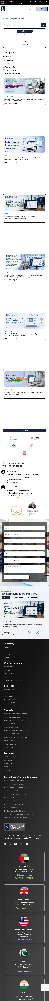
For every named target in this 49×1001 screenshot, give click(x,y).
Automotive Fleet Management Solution (18, 814)
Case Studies (24, 34)
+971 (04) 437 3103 (25, 878)
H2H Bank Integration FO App (14, 811)
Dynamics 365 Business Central (15, 714)
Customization (9, 673)
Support (7, 677)
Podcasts (7, 770)
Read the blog (9, 104)
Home (5, 19)
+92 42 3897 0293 (24, 971)
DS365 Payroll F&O (10, 798)
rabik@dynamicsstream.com (18, 477)
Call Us (41, 9)
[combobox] (6, 534)
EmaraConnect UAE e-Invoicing (15, 818)
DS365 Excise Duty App (12, 791)
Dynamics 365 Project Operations (16, 737)
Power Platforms (10, 744)
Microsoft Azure (9, 741)
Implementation (9, 667)
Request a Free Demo (17, 577)
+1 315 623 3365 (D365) (17, 482)
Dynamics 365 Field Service (14, 734)
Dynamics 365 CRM (11, 727)
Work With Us (8, 654)
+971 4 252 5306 (14, 498)
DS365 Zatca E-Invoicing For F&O (16, 794)
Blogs (24, 31)
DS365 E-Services (10, 808)
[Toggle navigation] (30, 9)
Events (24, 41)
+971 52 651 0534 (14, 480)
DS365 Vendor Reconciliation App (16, 787)
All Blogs (7, 633)
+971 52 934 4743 (14, 495)
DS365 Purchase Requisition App (16, 781)
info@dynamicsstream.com (24, 3)
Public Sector (10, 67)
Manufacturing (11, 60)
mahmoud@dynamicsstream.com (20, 493)
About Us (7, 647)
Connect (7, 657)
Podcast (24, 45)
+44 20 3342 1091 (25, 908)
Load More (24, 430)
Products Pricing (10, 651)
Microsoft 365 (9, 747)
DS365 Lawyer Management (14, 801)
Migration (7, 670)
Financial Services (12, 70)
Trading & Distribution (13, 74)
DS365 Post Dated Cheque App (15, 804)
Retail (7, 63)
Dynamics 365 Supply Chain (14, 720)
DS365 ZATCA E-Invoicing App (15, 784)
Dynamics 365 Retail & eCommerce (17, 730)
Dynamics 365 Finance (12, 717)
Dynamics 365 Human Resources (16, 724)
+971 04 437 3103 (10, 3)
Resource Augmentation (13, 680)
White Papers (24, 38)
